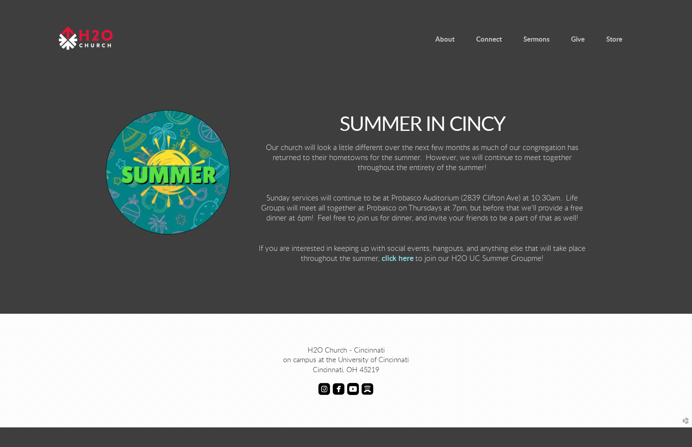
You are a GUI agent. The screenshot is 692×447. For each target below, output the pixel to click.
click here (397, 259)
